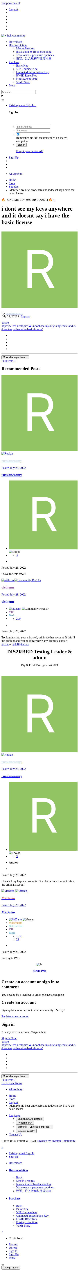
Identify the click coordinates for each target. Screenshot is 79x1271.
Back (19, 1177)
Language (14, 1115)
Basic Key (22, 65)
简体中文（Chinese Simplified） (35, 1126)
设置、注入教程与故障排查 (33, 58)
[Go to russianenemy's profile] (39, 306)
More (12, 85)
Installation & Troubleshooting (33, 51)
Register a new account (14, 1016)
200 (18, 618)
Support (25, 316)
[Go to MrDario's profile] (8, 890)
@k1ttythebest (20, 644)
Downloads (15, 41)
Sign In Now (9, 1038)
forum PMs (39, 970)
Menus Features (25, 48)
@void (5, 644)
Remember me (24, 137)
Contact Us (15, 1134)
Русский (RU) (25, 1122)
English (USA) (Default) (30, 1118)
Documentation (18, 45)
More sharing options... (15, 357)
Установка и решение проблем (35, 55)
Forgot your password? (29, 151)
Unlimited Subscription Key (32, 72)
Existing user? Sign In (22, 105)
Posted (13, 467)
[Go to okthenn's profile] (8, 580)
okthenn (7, 601)
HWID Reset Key (26, 75)
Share (5, 322)
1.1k (18, 936)
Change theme (10, 1267)
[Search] (2, 99)
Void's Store (23, 82)
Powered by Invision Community (56, 1140)
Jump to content (10, 3)
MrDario (8, 912)
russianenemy (11, 475)
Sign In (21, 144)
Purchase (14, 62)
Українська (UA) (26, 1131)
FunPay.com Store (26, 78)
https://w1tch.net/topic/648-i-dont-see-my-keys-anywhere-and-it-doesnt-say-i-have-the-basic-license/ (38, 327)
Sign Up (14, 157)
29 (17, 939)
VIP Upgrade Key (26, 68)
